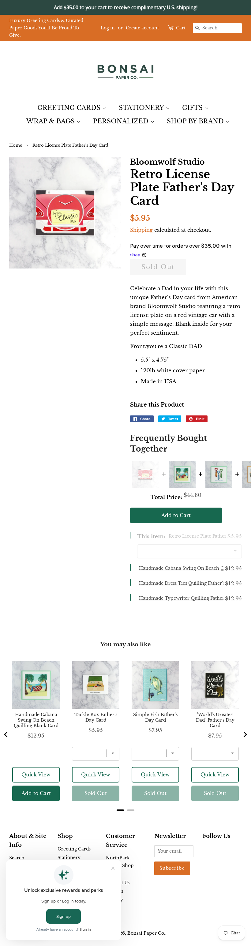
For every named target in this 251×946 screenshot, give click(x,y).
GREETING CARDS (69, 107)
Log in (108, 28)
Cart (180, 28)
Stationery (69, 857)
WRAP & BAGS (51, 121)
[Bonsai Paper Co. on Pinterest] (216, 850)
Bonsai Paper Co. (146, 933)
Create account (142, 28)
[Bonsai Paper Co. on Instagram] (226, 850)
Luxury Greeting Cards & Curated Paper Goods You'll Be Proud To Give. (46, 28)
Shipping (141, 230)
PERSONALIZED (121, 121)
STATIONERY (142, 107)
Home (15, 145)
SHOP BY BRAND (196, 121)
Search (16, 858)
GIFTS (193, 107)
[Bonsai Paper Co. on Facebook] (206, 850)
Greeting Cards (74, 849)
